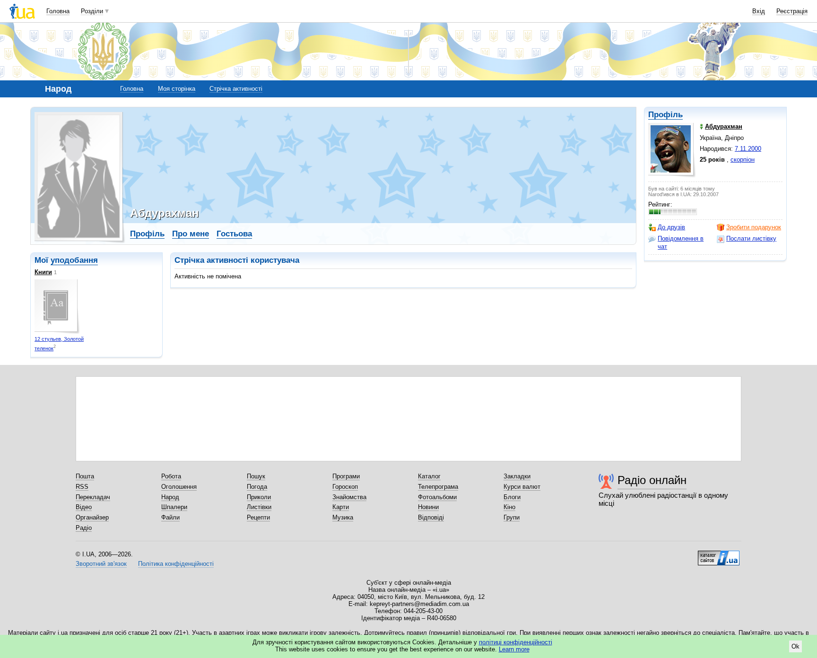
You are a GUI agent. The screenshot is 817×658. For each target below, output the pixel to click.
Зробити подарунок (753, 227)
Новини (428, 507)
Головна (58, 11)
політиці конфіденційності (515, 642)
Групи (512, 517)
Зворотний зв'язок (101, 563)
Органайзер (92, 517)
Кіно (509, 507)
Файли (170, 517)
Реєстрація (792, 11)
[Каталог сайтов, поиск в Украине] (718, 554)
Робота (171, 476)
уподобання (74, 260)
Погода (257, 486)
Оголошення (179, 486)
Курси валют (522, 486)
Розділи (92, 11)
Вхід (758, 11)
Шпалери (174, 507)
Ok (795, 646)
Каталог (429, 476)
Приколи (259, 497)
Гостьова (234, 233)
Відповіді (431, 517)
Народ (170, 497)
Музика (342, 517)
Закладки (517, 476)
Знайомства (349, 497)
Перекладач (93, 497)
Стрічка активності (235, 88)
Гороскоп (345, 486)
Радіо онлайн (652, 480)
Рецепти (258, 517)
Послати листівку (751, 238)
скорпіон (742, 159)
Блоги (512, 497)
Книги (43, 272)
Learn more (514, 649)
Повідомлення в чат (681, 242)
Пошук (256, 476)
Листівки (259, 507)
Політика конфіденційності (176, 563)
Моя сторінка (176, 88)
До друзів (671, 227)
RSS (82, 486)
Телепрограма (438, 486)
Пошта (85, 476)
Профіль (665, 114)
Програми (346, 476)
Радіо (84, 527)
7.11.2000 (748, 148)
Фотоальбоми (437, 497)
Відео (84, 507)
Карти (340, 507)
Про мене (190, 233)
